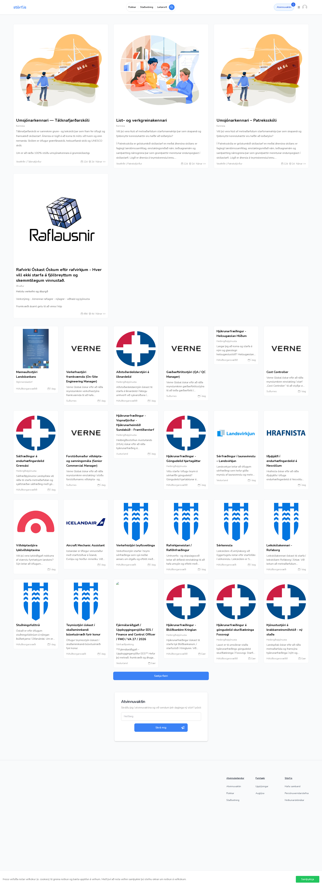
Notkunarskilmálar (294, 800)
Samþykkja (307, 879)
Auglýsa (260, 793)
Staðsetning (232, 800)
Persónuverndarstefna (297, 793)
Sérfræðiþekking (125, 644)
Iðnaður (20, 286)
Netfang (128, 716)
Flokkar (230, 793)
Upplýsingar (262, 786)
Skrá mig (160, 727)
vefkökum (180, 879)
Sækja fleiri (161, 676)
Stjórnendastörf (24, 382)
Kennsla (20, 126)
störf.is (19, 7)
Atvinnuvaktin (284, 7)
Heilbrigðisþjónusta (126, 382)
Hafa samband (292, 786)
